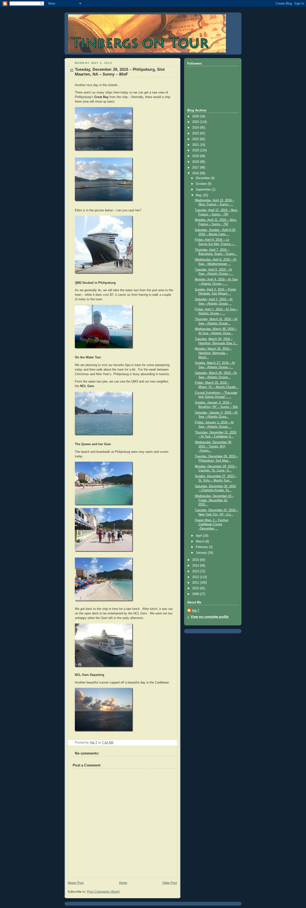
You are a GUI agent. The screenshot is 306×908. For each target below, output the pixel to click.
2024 (196, 127)
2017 (196, 167)
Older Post (169, 883)
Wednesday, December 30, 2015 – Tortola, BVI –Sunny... (213, 446)
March (200, 541)
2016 (196, 173)
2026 (196, 116)
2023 (196, 133)
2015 (196, 560)
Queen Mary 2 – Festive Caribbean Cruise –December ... (211, 524)
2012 (196, 577)
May (199, 195)
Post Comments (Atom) (103, 891)
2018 (196, 162)
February (202, 547)
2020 (196, 150)
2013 (196, 571)
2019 (196, 156)
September (204, 189)
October (202, 184)
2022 (196, 139)
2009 (196, 594)
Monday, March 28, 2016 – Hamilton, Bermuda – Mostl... (213, 353)
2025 (196, 122)
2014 (196, 565)
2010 (196, 588)
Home (123, 883)
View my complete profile (210, 616)
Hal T (195, 610)
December (203, 178)
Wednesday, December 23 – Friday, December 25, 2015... (214, 500)
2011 (196, 582)
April (199, 535)
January (202, 552)
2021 (196, 145)
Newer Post (76, 883)
